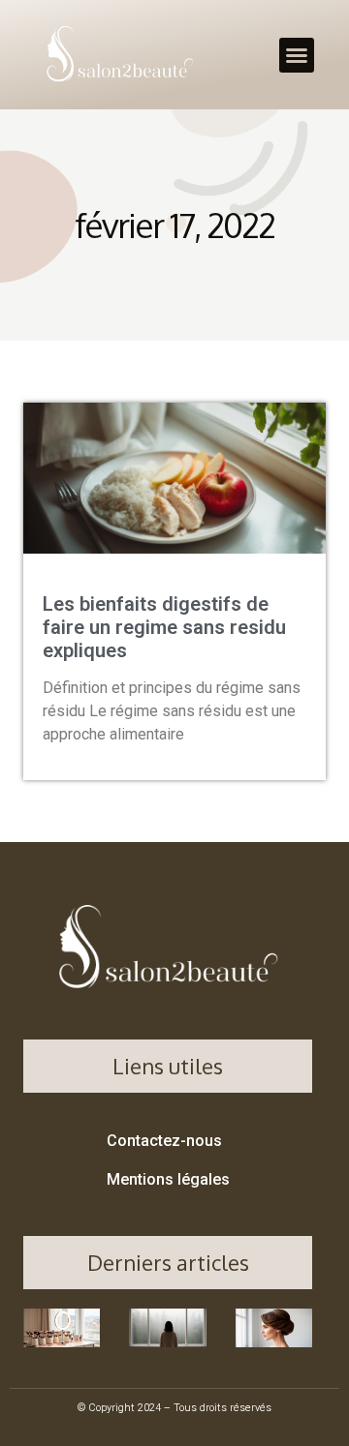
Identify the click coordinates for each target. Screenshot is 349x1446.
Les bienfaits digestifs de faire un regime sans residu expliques (164, 627)
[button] (296, 55)
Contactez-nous (164, 1140)
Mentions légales (168, 1179)
